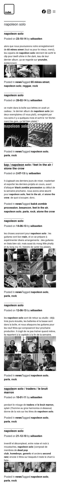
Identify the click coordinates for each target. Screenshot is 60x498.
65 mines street (15, 49)
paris (7, 155)
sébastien (36, 38)
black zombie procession (28, 187)
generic (27, 453)
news (18, 82)
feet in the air (33, 194)
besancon (25, 207)
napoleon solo (14, 33)
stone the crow (46, 211)
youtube (42, 59)
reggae (27, 86)
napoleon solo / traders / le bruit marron (26, 390)
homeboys (16, 453)
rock (35, 86)
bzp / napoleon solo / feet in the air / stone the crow (28, 166)
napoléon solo (27, 52)
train (24, 236)
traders (30, 404)
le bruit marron (45, 404)
